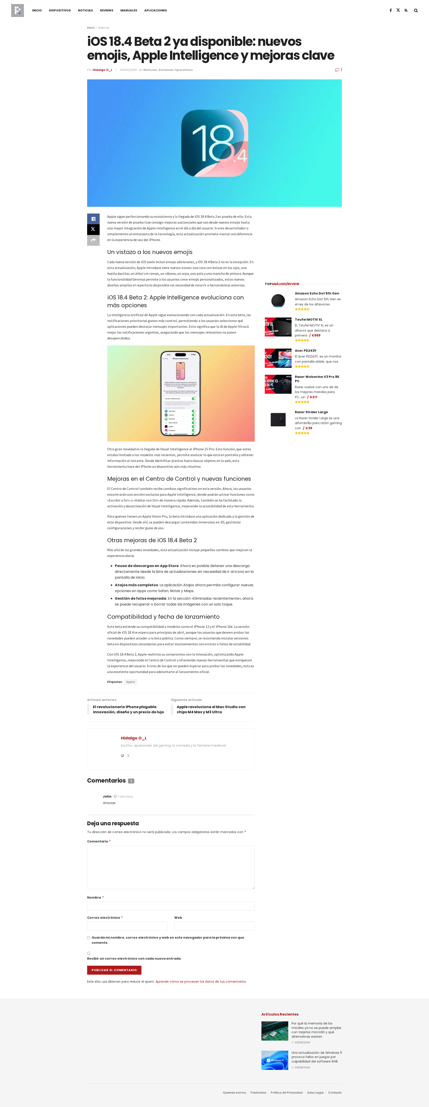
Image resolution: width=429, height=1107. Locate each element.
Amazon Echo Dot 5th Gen (317, 293)
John (107, 796)
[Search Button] (416, 10)
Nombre (95, 897)
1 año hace (125, 796)
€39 (308, 428)
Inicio (37, 10)
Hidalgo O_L (102, 70)
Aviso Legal (315, 1092)
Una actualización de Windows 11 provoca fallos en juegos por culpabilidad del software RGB (317, 1057)
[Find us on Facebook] (391, 10)
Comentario (99, 841)
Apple (130, 682)
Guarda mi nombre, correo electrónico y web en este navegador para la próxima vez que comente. (168, 940)
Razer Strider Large (311, 412)
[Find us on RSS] (406, 10)
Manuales (128, 10)
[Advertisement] (303, 241)
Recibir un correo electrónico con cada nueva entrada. (134, 958)
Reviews (106, 10)
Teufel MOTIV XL (308, 319)
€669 (316, 335)
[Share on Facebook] (93, 219)
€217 (314, 397)
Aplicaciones (155, 10)
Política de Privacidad (287, 1092)
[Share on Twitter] (93, 229)
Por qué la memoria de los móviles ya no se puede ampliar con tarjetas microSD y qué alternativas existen (316, 1030)
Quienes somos (234, 1092)
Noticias (85, 10)
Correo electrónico (105, 917)
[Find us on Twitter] (398, 10)
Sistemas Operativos (175, 70)
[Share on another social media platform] (93, 240)
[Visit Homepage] (17, 10)
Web (178, 917)
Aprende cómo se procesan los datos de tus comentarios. (201, 981)
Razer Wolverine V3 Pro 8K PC (317, 379)
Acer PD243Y (305, 350)
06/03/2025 (128, 70)
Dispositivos (60, 10)
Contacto (335, 1092)
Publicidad (258, 1092)
